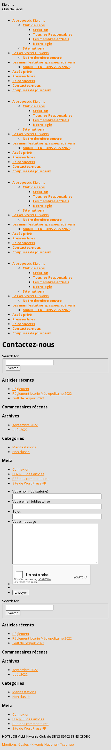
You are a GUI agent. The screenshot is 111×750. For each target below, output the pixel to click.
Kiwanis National (44, 744)
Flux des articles (28, 474)
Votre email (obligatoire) (31, 501)
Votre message (24, 521)
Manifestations (24, 447)
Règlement (20, 388)
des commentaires (30, 478)
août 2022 (20, 429)
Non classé (21, 451)
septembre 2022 (25, 425)
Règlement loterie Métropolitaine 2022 (42, 393)
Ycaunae (67, 744)
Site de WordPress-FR (29, 483)
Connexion (20, 469)
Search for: (10, 356)
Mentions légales (15, 744)
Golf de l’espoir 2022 (28, 398)
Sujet (16, 511)
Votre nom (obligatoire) (30, 491)
